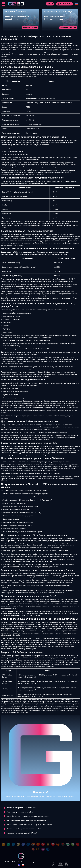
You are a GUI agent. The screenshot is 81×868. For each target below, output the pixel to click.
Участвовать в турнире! (66, 27)
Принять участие (30, 27)
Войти (50, 4)
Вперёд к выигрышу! (40, 763)
